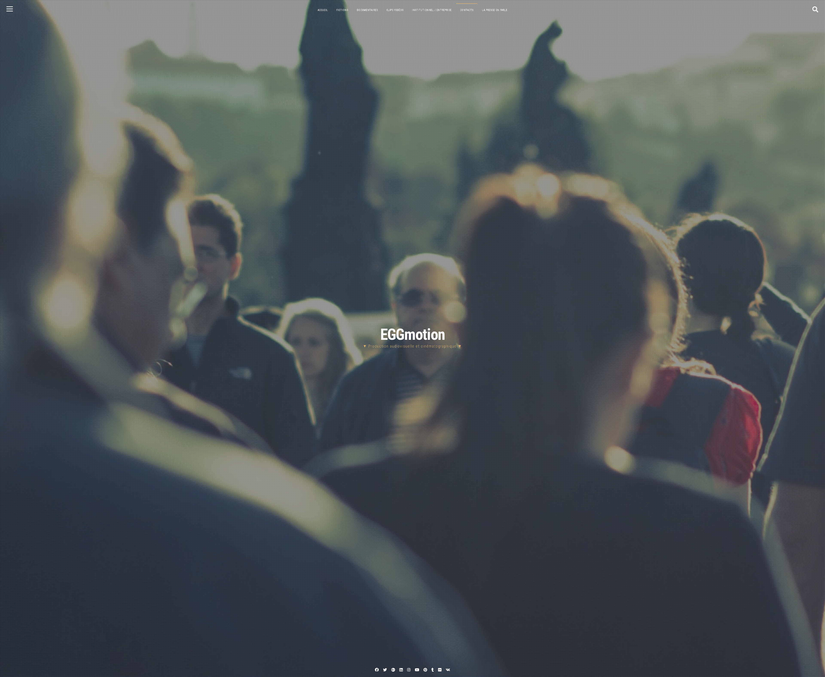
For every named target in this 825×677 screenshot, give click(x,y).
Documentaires (367, 10)
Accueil (323, 10)
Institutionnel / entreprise (432, 10)
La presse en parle (494, 10)
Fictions (342, 10)
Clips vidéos (395, 10)
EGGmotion (412, 334)
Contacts (467, 10)
